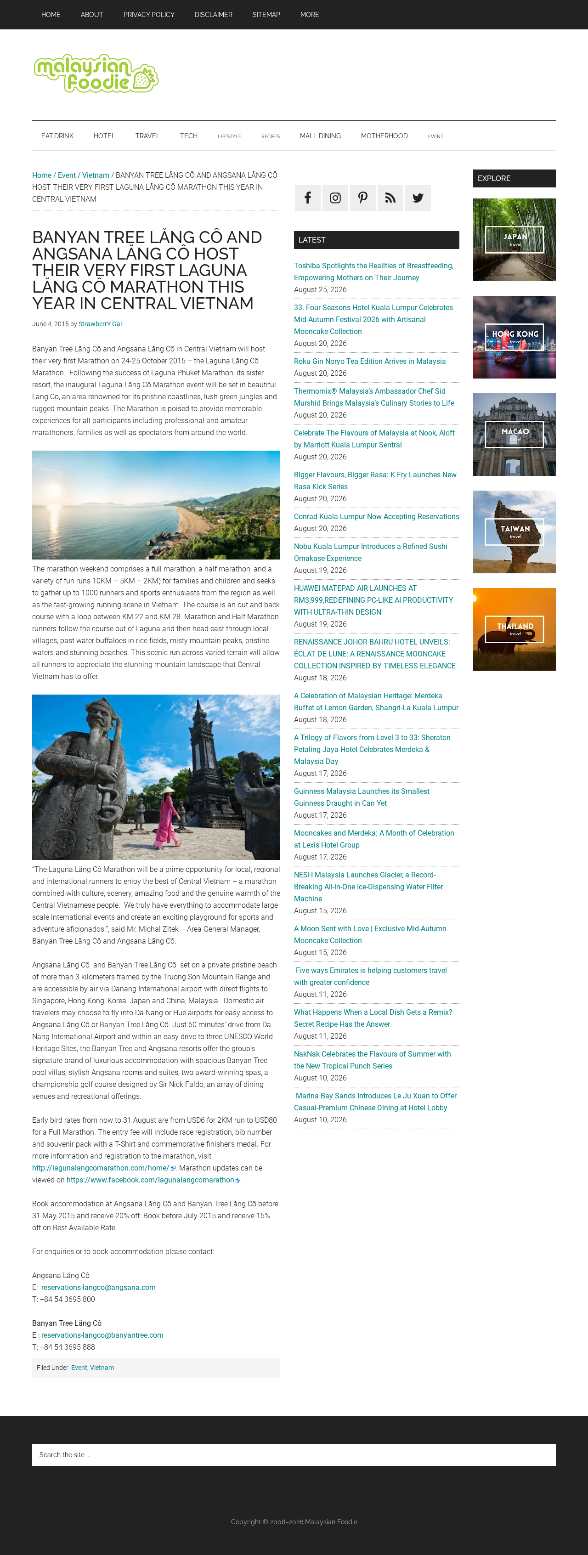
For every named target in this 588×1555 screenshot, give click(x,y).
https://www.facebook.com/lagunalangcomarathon (150, 1180)
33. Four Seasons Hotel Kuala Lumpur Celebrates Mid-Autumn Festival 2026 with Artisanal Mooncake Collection (373, 319)
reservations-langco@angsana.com (98, 1287)
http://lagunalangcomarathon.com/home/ (101, 1168)
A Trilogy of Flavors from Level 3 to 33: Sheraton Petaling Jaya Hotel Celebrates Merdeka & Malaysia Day (372, 749)
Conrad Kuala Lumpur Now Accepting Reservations (376, 516)
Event (67, 175)
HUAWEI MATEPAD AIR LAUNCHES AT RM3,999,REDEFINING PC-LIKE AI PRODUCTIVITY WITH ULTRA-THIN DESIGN (373, 600)
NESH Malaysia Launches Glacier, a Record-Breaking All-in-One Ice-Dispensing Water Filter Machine (368, 887)
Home (41, 175)
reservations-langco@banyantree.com (102, 1335)
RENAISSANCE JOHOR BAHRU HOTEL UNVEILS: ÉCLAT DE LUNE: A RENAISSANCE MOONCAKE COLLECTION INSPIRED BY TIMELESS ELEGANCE (375, 654)
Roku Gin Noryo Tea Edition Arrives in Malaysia (370, 361)
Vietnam (95, 175)
